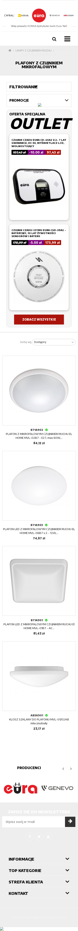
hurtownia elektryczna (40, 917)
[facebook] (30, 836)
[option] (20, 788)
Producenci (29, 768)
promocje (19, 100)
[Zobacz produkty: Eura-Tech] (20, 788)
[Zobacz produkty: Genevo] (57, 788)
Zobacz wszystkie (39, 319)
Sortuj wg (25, 342)
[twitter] (39, 836)
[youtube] (48, 836)
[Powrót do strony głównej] (9, 50)
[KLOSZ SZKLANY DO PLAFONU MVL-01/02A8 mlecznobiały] (39, 676)
